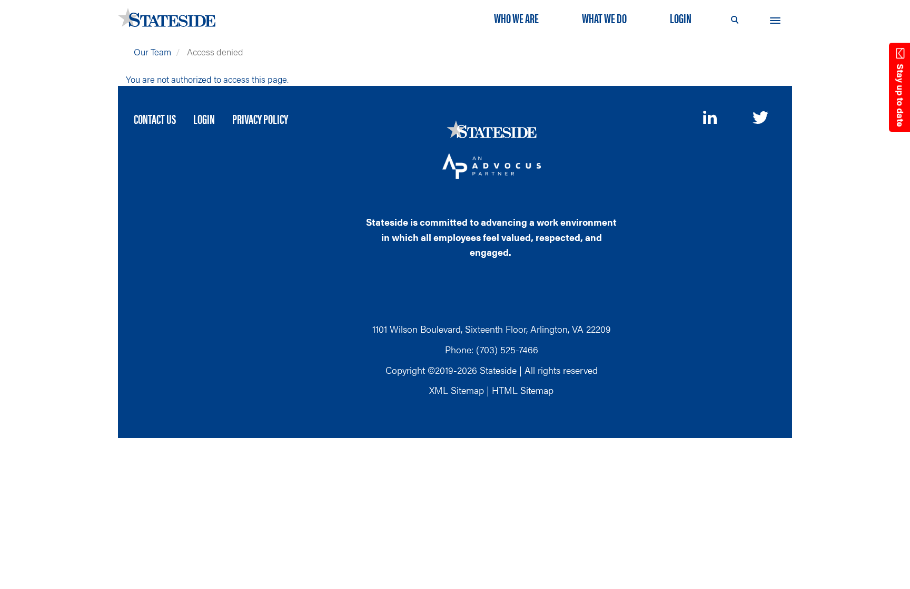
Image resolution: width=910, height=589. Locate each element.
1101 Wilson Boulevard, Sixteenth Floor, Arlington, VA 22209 (491, 328)
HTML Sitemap (522, 390)
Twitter (760, 119)
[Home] (170, 17)
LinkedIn (711, 117)
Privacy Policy (260, 119)
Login (680, 18)
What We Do (604, 18)
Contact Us (155, 119)
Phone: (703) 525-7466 (491, 349)
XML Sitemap (456, 390)
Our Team (152, 51)
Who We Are (516, 18)
